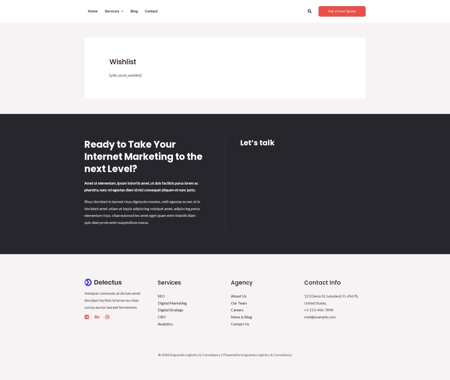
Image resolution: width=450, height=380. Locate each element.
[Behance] (97, 317)
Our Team (239, 303)
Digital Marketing (172, 303)
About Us (238, 296)
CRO (162, 317)
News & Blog (241, 317)
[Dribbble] (107, 317)
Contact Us (240, 324)
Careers (237, 310)
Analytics (165, 324)
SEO (161, 296)
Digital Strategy (170, 310)
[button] (121, 11)
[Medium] (86, 317)
